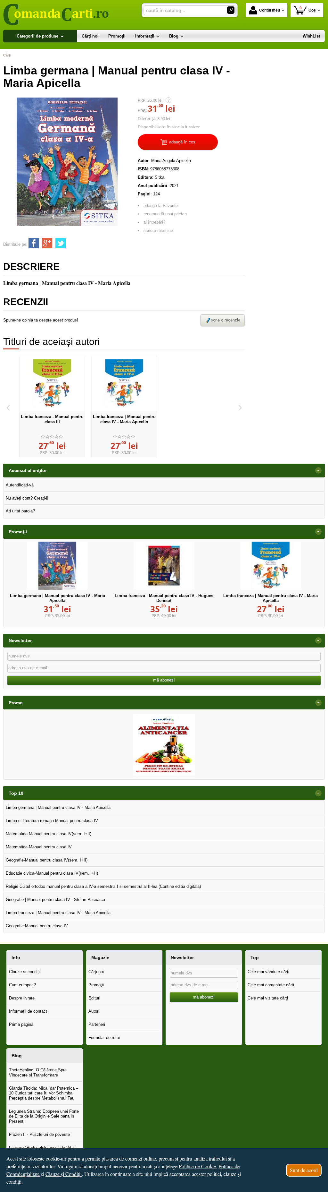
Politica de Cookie (197, 1166)
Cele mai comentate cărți (271, 984)
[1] (230, 10)
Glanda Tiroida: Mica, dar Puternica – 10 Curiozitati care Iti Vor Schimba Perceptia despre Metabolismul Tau (43, 1093)
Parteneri (96, 1024)
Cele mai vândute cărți (268, 971)
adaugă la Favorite (161, 205)
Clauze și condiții (25, 971)
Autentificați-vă (20, 485)
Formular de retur (104, 1037)
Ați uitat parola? (20, 511)
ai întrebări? (154, 222)
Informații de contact (28, 1011)
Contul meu (269, 10)
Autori (93, 1011)
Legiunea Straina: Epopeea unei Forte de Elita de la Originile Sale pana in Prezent (44, 1116)
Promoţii (96, 984)
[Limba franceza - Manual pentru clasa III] (52, 383)
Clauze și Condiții (63, 1174)
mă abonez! (164, 680)
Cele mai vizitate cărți (268, 998)
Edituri (94, 998)
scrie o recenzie (158, 230)
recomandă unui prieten (165, 213)
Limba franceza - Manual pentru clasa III (52, 419)
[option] (52, 406)
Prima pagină (21, 1024)
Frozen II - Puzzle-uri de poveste (39, 1134)
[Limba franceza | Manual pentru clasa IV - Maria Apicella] (124, 383)
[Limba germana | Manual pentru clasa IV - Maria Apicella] (57, 566)
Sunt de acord (304, 1170)
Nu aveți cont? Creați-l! (27, 498)
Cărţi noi (96, 971)
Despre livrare (22, 998)
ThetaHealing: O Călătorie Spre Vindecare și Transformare (38, 1072)
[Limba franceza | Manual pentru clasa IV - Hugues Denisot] (164, 566)
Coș (307, 9)
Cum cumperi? (22, 984)
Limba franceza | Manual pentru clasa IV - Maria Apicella (124, 419)
